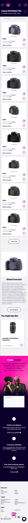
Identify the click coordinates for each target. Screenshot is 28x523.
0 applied (7, 18)
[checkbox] (24, 44)
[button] (24, 40)
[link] (9, 5)
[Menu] (2, 5)
